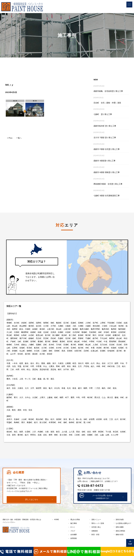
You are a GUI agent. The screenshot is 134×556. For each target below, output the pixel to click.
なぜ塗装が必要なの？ (123, 523)
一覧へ (19, 138)
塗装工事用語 (120, 531)
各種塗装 (94, 531)
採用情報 (73, 538)
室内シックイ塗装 (97, 523)
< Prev (9, 138)
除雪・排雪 (95, 534)
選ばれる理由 (75, 519)
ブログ (72, 531)
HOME (56, 519)
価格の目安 (120, 534)
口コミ (72, 527)
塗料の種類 (120, 527)
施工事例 (73, 523)
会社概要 (73, 534)
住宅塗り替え (96, 527)
